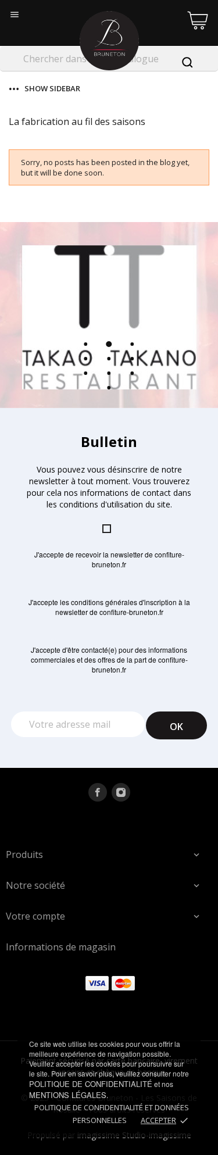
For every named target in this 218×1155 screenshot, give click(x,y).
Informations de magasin (61, 947)
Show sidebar (52, 89)
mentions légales (67, 1094)
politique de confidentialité (90, 1083)
